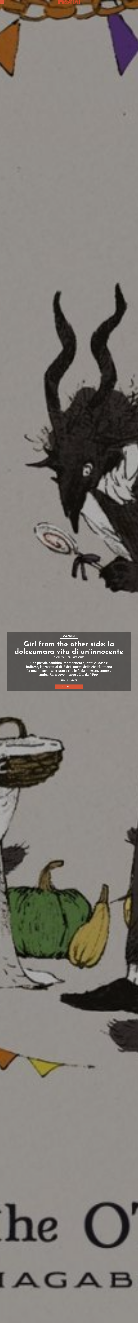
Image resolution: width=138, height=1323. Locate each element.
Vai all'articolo (68, 687)
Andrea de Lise (77, 657)
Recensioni (69, 636)
